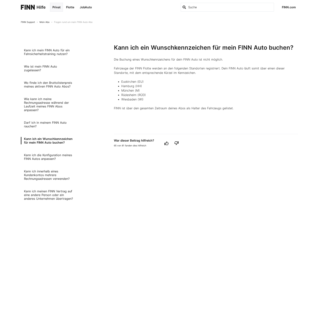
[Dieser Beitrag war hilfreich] (166, 143)
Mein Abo (44, 22)
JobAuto (86, 7)
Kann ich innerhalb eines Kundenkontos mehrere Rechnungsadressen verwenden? (47, 175)
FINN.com (289, 7)
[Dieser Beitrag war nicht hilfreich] (176, 143)
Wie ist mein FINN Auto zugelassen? (40, 68)
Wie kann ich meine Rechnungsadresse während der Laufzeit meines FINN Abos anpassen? (46, 104)
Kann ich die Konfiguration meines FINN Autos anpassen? (48, 157)
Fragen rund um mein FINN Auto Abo (73, 22)
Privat (56, 7)
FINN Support (28, 22)
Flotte (70, 7)
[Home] (28, 7)
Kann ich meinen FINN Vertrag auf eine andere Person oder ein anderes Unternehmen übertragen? (48, 194)
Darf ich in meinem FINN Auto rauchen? (45, 124)
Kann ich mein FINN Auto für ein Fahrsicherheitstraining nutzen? (47, 52)
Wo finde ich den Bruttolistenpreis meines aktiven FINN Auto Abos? (48, 84)
